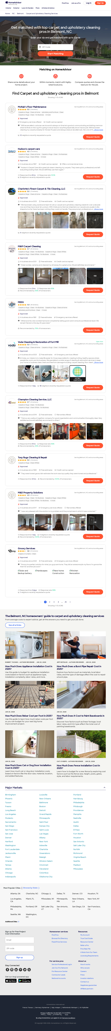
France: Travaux (28, 1007)
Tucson (8, 802)
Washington (10, 845)
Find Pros (55, 935)
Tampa (8, 865)
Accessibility (66, 1014)
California (49, 1013)
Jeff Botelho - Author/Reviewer (70, 662)
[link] (55, 111)
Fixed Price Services (59, 942)
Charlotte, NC (32, 893)
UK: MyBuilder (84, 1007)
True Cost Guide (86, 938)
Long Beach (10, 810)
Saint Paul (43, 822)
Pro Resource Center (60, 971)
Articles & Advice (48, 8)
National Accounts (59, 978)
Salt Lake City (79, 845)
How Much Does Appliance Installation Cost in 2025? (28, 667)
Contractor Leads (58, 975)
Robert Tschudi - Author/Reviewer (19, 662)
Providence (78, 810)
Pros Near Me (85, 949)
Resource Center (86, 942)
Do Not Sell (57, 1013)
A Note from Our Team (88, 952)
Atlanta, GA (15, 893)
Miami (7, 857)
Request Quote (93, 137)
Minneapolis (44, 818)
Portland (77, 795)
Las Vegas (43, 834)
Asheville (43, 845)
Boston (42, 806)
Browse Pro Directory (60, 938)
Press (82, 975)
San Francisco (11, 830)
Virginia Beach (79, 857)
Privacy (43, 1013)
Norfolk (76, 849)
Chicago (9, 873)
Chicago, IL (46, 893)
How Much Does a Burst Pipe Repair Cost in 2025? (79, 667)
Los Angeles (10, 814)
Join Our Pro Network (60, 968)
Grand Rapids (45, 814)
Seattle (76, 861)
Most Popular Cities (11, 888)
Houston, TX (93, 893)
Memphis (77, 814)
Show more (99, 130)
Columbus (43, 873)
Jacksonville (10, 853)
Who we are (85, 968)
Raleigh (42, 857)
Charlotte (43, 849)
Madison (77, 865)
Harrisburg (78, 799)
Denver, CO (77, 893)
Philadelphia (78, 802)
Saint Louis (44, 830)
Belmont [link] (20, 14)
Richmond (77, 853)
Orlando (8, 861)
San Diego (9, 826)
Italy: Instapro (56, 1007)
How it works (85, 964)
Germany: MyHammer (42, 1007)
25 (66, 602)
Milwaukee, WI (47, 899)
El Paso (76, 830)
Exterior (16, 8)
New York (43, 841)
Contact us (84, 982)
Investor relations (87, 978)
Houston (77, 838)
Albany (42, 838)
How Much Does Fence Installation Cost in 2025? (78, 766)
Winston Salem (46, 861)
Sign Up (100, 3)
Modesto (9, 818)
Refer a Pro (84, 945)
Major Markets (13, 787)
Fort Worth (78, 834)
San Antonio (78, 841)
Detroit (42, 810)
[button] (26, 220)
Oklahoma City (45, 877)
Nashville (77, 818)
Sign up (19, 957)
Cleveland (43, 869)
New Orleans (45, 799)
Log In (88, 3)
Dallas (76, 826)
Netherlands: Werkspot (70, 1007)
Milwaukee (78, 869)
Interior (8, 8)
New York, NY (94, 899)
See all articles (15, 625)
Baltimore (43, 802)
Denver (8, 838)
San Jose (9, 834)
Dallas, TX (61, 893)
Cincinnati (43, 865)
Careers (83, 971)
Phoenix (8, 799)
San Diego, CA (78, 906)
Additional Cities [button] (11, 922)
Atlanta (8, 869)
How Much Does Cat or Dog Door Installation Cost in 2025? (28, 766)
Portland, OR (31, 906)
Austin (76, 822)
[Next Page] (70, 602)
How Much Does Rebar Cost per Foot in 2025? (28, 716)
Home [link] (7, 14)
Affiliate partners (86, 989)
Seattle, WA (15, 914)
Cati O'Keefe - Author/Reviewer (70, 761)
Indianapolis (10, 877)
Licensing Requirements (89, 956)
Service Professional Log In (62, 964)
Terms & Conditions (68, 1018)
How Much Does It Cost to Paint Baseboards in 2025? (80, 717)
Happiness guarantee (88, 985)
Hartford (9, 841)
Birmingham (10, 795)
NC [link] (13, 14)
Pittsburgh (78, 806)
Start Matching (55, 53)
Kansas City (44, 826)
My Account (85, 935)
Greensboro (44, 853)
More (37, 8)
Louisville (43, 795)
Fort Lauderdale (12, 849)
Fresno (8, 806)
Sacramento (10, 822)
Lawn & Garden (27, 8)
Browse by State (30, 888)
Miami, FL (30, 899)
